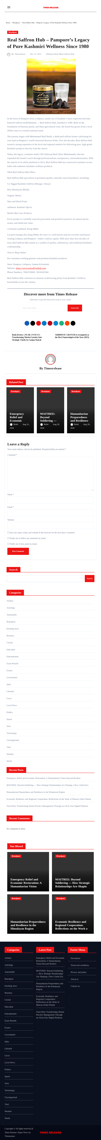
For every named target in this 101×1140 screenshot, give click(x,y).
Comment (12, 455)
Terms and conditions (80, 965)
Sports (9, 719)
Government (12, 677)
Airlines (10, 601)
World (9, 761)
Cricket (10, 643)
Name (10, 494)
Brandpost (13, 32)
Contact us (75, 986)
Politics (10, 712)
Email (10, 507)
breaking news (13, 629)
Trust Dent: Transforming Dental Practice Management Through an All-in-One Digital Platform (47, 806)
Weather (10, 754)
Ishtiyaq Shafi (52, 54)
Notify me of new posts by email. (23, 544)
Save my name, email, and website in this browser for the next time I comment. (42, 532)
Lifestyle (10, 691)
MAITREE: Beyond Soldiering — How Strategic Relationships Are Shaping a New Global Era (47, 785)
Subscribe (75, 308)
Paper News (23, 1132)
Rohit (16, 424)
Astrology (11, 608)
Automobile (12, 615)
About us (75, 979)
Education (11, 649)
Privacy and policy (79, 972)
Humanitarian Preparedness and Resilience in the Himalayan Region (36, 792)
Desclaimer (75, 958)
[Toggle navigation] (9, 7)
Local (9, 698)
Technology (12, 733)
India (9, 684)
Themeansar (10, 1136)
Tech (9, 726)
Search (13, 569)
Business (10, 636)
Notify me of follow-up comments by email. (28, 538)
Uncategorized (13, 740)
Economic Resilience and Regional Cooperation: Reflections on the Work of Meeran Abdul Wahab (49, 799)
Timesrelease (20, 54)
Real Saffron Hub (67, 54)
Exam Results (12, 663)
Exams (9, 670)
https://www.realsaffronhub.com (31, 268)
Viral (9, 747)
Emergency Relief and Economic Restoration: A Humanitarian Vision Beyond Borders (43, 778)
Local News (12, 705)
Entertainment (13, 656)
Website (10, 520)
